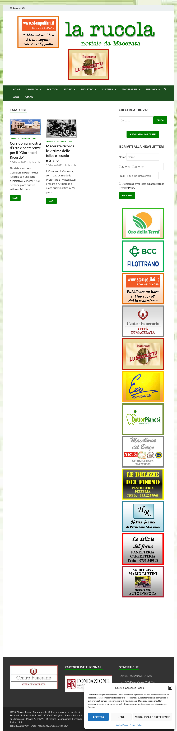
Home (16, 89)
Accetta (98, 717)
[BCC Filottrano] (143, 271)
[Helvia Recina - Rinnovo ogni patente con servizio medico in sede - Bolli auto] (143, 531)
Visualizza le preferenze (152, 717)
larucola (36, 162)
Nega (121, 717)
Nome (122, 156)
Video (29, 97)
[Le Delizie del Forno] (143, 498)
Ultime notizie (28, 138)
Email (122, 175)
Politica (52, 89)
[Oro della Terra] (143, 238)
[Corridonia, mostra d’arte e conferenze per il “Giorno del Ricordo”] (25, 128)
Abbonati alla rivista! (143, 134)
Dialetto (87, 89)
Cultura (107, 89)
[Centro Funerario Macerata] (34, 688)
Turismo (151, 89)
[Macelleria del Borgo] (143, 466)
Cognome (124, 166)
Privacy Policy (136, 725)
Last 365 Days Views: (132, 682)
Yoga (16, 97)
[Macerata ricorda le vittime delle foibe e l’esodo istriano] (61, 129)
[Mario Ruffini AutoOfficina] (143, 596)
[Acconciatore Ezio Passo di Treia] (143, 401)
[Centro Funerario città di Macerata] (143, 336)
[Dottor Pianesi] (143, 433)
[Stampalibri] (38, 46)
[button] (170, 687)
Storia (68, 89)
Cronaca (32, 89)
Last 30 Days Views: (131, 675)
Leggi (14, 197)
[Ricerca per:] (143, 120)
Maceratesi (129, 89)
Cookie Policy (122, 725)
